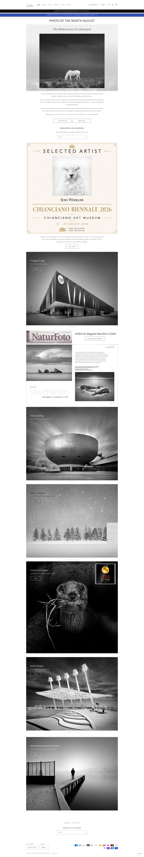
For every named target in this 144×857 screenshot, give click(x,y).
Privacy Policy (76, 823)
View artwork (72, 246)
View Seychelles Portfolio (94, 338)
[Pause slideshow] (78, 559)
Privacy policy (54, 853)
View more (36, 269)
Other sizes (81, 120)
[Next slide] (76, 327)
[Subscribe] (85, 137)
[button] (109, 5)
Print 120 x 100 (62, 120)
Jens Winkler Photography (35, 853)
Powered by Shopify (45, 853)
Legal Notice (67, 823)
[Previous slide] (68, 327)
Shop (35, 501)
